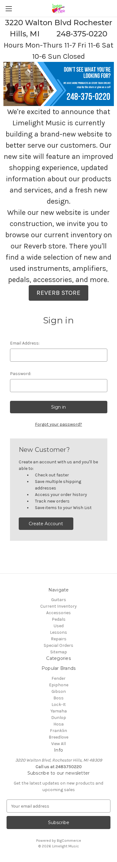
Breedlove (58, 737)
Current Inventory (58, 606)
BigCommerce (69, 840)
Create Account (46, 523)
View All (58, 743)
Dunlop (58, 717)
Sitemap (58, 652)
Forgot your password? (58, 424)
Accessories (58, 612)
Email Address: (25, 343)
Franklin (58, 730)
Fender (58, 678)
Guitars (58, 599)
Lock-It (58, 704)
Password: (20, 373)
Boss (58, 698)
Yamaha (59, 711)
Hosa (58, 724)
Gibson (58, 691)
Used (59, 625)
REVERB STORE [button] (58, 292)
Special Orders (58, 645)
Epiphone (58, 685)
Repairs (58, 639)
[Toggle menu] (8, 8)
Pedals (59, 619)
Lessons (58, 632)
